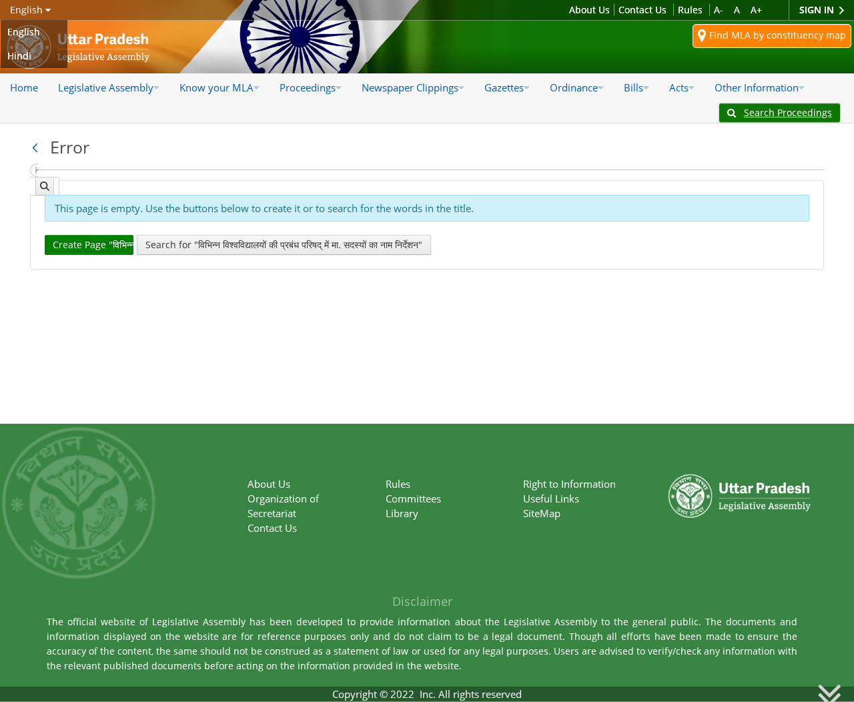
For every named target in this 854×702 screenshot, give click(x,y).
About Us (589, 9)
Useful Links (551, 498)
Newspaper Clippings (410, 87)
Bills (633, 87)
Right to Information (569, 483)
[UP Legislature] (739, 478)
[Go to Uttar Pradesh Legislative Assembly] (78, 47)
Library (402, 513)
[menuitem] (24, 87)
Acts (679, 87)
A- (718, 9)
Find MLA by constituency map (776, 35)
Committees (413, 498)
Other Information (757, 87)
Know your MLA (216, 87)
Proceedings (308, 87)
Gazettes (504, 87)
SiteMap (541, 513)
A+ (756, 9)
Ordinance (574, 87)
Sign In (818, 9)
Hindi (19, 55)
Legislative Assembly (105, 87)
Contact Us (642, 9)
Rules (690, 9)
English (23, 31)
